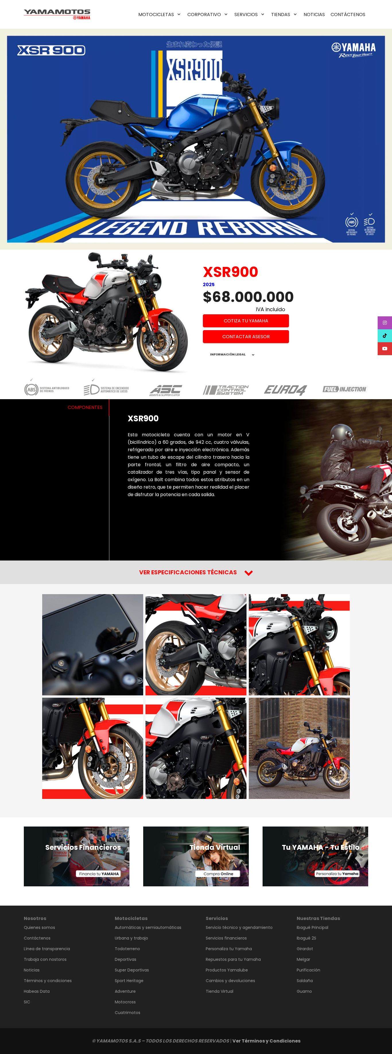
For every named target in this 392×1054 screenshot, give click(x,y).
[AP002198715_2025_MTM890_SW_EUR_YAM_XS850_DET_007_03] (92, 644)
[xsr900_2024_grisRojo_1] (196, 748)
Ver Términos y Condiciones (266, 1041)
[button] (179, 14)
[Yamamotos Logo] (57, 14)
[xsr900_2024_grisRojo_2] (196, 644)
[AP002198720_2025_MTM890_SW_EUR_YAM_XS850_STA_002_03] (299, 748)
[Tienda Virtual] (196, 856)
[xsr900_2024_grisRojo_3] (299, 644)
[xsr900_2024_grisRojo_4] (92, 748)
